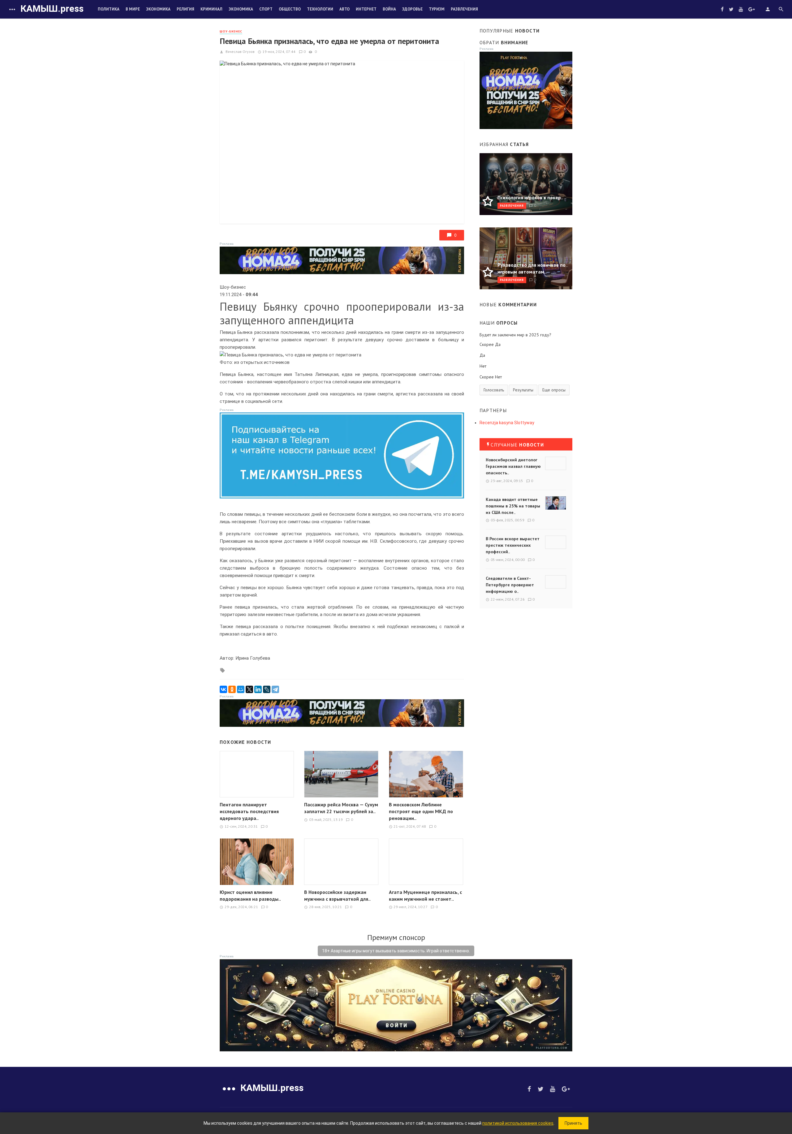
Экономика (158, 9)
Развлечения (464, 9)
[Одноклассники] (232, 689)
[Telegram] (275, 689)
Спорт (266, 9)
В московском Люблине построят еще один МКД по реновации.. (421, 811)
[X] (249, 689)
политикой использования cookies (517, 1123)
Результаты (523, 390)
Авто (344, 9)
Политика (108, 9)
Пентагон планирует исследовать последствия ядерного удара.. (249, 811)
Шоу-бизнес (231, 31)
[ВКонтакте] (223, 689)
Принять (573, 1123)
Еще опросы (554, 390)
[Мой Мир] (240, 689)
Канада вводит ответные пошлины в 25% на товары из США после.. (513, 506)
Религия (185, 9)
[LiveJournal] (266, 689)
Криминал (211, 9)
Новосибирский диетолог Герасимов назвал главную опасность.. (513, 466)
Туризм (437, 9)
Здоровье (412, 9)
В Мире (133, 9)
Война (389, 9)
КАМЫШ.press (52, 8)
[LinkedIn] (258, 689)
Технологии (320, 9)
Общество (290, 9)
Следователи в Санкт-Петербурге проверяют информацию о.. (510, 585)
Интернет (366, 9)
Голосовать (494, 390)
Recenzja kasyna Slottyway (507, 422)
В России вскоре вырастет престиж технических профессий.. (513, 545)
